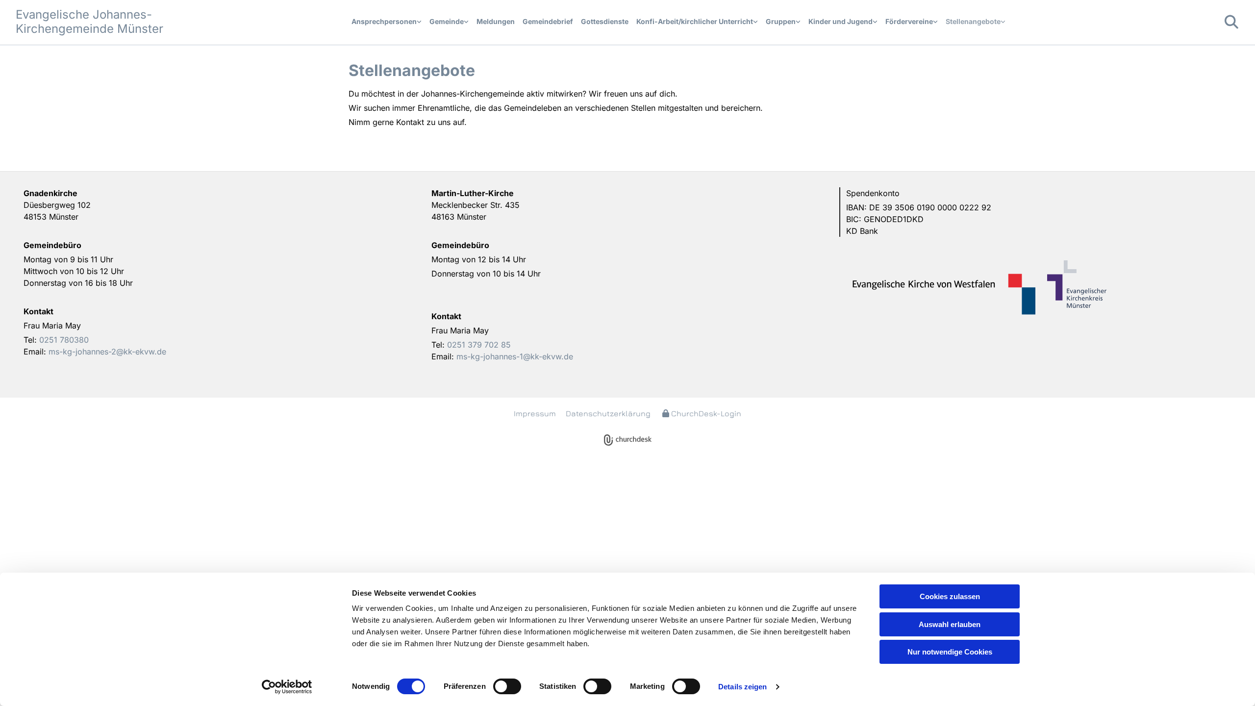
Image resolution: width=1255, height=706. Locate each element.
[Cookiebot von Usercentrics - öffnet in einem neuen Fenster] (287, 687)
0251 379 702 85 (479, 345)
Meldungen (496, 21)
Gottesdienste (604, 21)
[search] (1231, 22)
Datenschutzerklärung (608, 413)
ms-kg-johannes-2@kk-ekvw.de (107, 351)
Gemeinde (446, 21)
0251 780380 (64, 340)
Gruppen (781, 21)
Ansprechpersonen (384, 21)
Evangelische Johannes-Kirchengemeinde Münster (89, 21)
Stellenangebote (973, 21)
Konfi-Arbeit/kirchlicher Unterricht (694, 21)
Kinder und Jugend (840, 21)
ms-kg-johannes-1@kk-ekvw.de (514, 356)
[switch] (507, 686)
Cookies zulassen (950, 596)
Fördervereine (909, 21)
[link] (387, 22)
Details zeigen (742, 686)
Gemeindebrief (548, 21)
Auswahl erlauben (949, 624)
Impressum (535, 413)
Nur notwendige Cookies (949, 652)
